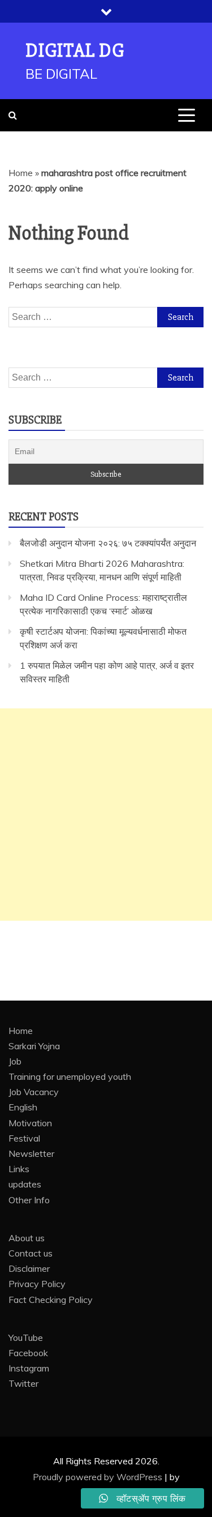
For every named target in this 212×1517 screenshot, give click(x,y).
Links (18, 1168)
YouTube (25, 1337)
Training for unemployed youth (69, 1076)
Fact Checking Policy (50, 1299)
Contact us (30, 1253)
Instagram (28, 1368)
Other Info (29, 1200)
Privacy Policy (37, 1283)
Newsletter (31, 1153)
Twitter (23, 1383)
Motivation (30, 1123)
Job (14, 1061)
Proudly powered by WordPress (99, 1476)
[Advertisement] (106, 814)
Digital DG (74, 50)
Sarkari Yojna (34, 1046)
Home (20, 172)
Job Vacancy (33, 1091)
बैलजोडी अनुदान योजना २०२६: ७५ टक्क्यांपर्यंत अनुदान (108, 543)
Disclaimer (29, 1268)
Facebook (28, 1352)
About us (26, 1237)
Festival (24, 1138)
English (22, 1107)
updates (24, 1184)
